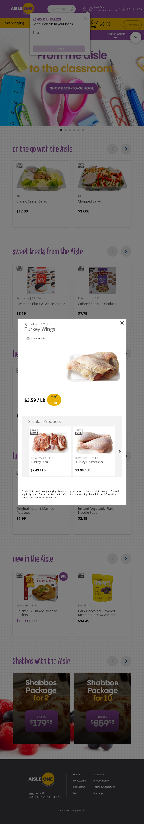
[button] (93, 367)
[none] (50, 451)
